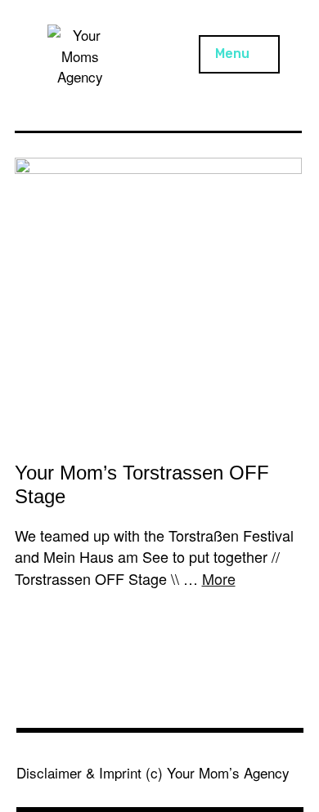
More (219, 578)
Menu (232, 53)
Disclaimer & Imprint (79, 772)
